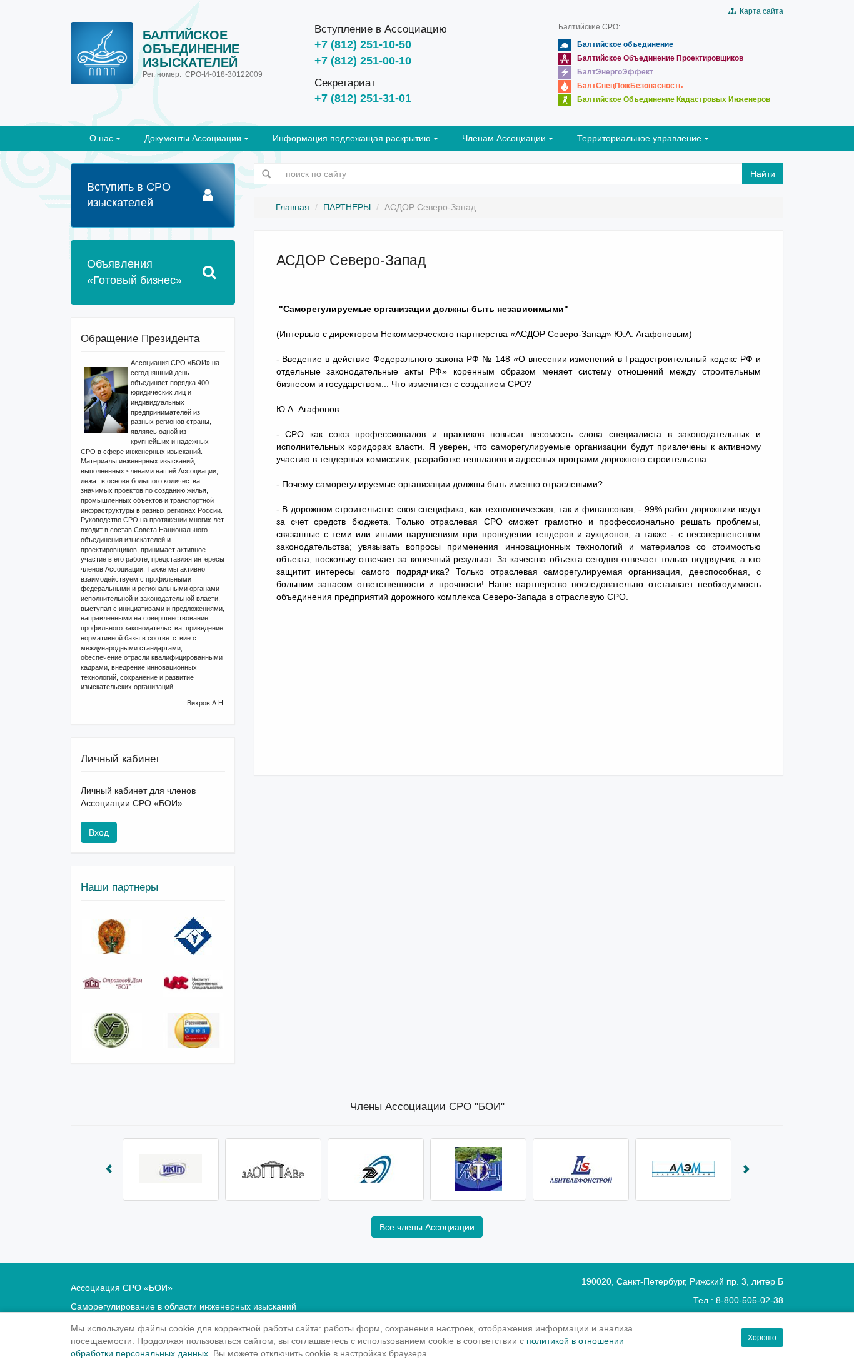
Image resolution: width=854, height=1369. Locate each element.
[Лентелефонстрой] (581, 1169)
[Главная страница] (102, 53)
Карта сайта (759, 11)
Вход (99, 832)
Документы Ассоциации (194, 138)
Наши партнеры (119, 887)
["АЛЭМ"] (683, 1169)
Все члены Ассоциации (427, 1227)
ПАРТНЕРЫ (347, 207)
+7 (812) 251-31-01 (362, 98)
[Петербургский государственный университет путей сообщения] (112, 1030)
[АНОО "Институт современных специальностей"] (193, 983)
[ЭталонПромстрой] (376, 1169)
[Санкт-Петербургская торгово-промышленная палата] (193, 936)
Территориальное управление (640, 138)
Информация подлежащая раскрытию (353, 138)
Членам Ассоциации (505, 138)
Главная (292, 207)
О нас (102, 138)
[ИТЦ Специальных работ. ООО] (478, 1169)
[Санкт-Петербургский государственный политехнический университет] (112, 936)
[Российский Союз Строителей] (193, 1030)
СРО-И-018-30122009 (224, 74)
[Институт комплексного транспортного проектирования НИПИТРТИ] (171, 1169)
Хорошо (762, 1337)
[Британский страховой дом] (112, 983)
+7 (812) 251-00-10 (362, 60)
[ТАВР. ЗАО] (273, 1169)
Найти (762, 174)
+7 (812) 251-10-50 (362, 44)
